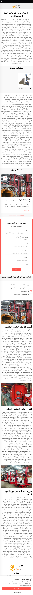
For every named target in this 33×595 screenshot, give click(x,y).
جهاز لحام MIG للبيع (24, 285)
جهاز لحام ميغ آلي (25, 291)
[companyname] (16, 6)
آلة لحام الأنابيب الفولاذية (23, 288)
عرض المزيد (27, 210)
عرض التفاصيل (25, 79)
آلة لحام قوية (12, 288)
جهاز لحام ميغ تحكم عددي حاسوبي (21, 294)
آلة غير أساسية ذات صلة (24, 88)
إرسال (16, 269)
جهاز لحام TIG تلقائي (12, 285)
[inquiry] (31, 291)
